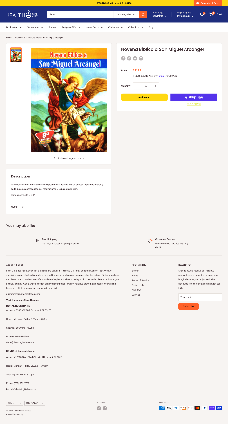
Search (135, 270)
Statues (52, 27)
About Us (136, 290)
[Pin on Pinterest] (129, 58)
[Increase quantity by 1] (155, 86)
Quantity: (126, 85)
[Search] (143, 14)
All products (20, 37)
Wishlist (136, 294)
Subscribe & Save (210, 3)
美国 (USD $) (32, 403)
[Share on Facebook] (123, 58)
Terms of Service (140, 280)
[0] (201, 14)
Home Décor (92, 27)
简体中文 (12, 403)
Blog (151, 27)
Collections (134, 27)
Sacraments (33, 27)
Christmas (113, 27)
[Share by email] (141, 58)
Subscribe (188, 306)
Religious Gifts (69, 27)
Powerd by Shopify (14, 414)
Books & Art (12, 27)
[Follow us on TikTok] (105, 408)
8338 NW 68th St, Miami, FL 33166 (114, 3)
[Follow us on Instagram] (99, 408)
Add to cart (144, 97)
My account (184, 16)
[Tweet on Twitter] (135, 58)
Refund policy (139, 285)
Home (8, 37)
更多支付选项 (194, 104)
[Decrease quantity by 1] (136, 86)
